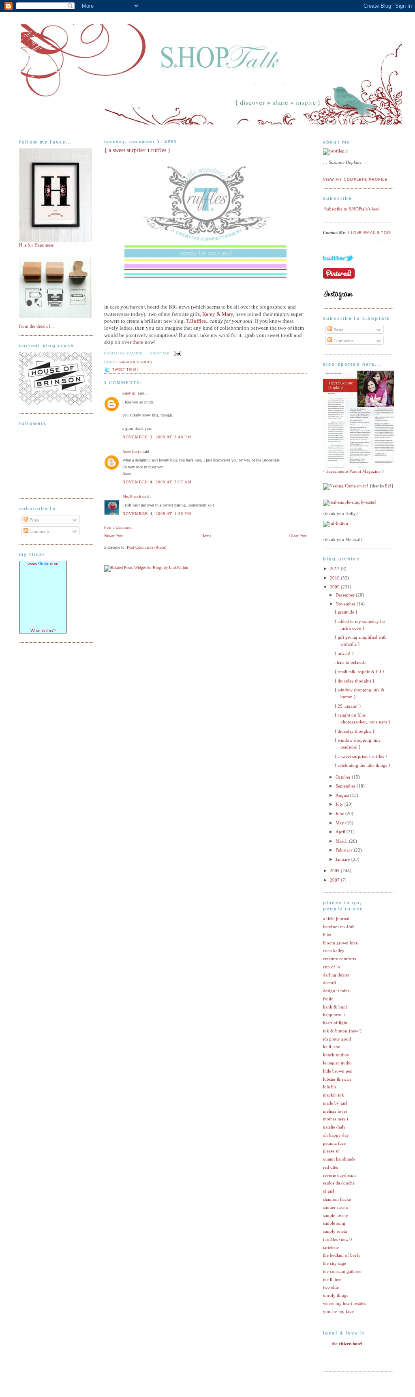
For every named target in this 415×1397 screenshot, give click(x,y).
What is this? (43, 630)
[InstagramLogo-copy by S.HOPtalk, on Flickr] (338, 298)
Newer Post (113, 536)
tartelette (331, 1247)
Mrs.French (131, 496)
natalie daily (334, 1126)
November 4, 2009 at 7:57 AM (157, 482)
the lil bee (332, 1279)
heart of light (335, 1022)
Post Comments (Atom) (146, 547)
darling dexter (336, 974)
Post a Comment (118, 527)
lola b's (329, 1086)
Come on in (356, 485)
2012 (335, 568)
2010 (335, 577)
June (340, 813)
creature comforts (339, 958)
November (346, 603)
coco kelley (333, 950)
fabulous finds (136, 362)
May (340, 822)
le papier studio (337, 1062)
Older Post (298, 536)
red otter (331, 1167)
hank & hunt (335, 1006)
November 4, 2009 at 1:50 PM (156, 513)
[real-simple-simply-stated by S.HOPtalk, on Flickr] (349, 502)
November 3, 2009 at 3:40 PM (156, 437)
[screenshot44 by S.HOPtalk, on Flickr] (55, 403)
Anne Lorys (131, 451)
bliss (327, 934)
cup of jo (331, 966)
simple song (334, 1223)
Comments (38, 531)
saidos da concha (339, 1182)
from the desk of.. (36, 326)
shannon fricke (337, 1199)
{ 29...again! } (347, 706)
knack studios (336, 1054)
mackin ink (333, 1094)
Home (206, 536)
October (344, 777)
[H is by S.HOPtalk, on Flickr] (55, 240)
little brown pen (338, 1071)
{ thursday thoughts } (354, 680)
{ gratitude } (345, 611)
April (341, 831)
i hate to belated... (351, 662)
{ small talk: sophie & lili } (359, 671)
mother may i (335, 1118)
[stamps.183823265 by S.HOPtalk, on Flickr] (55, 316)
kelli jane (331, 1046)
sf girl (328, 1191)
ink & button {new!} (342, 1030)
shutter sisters (335, 1207)
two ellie (331, 1287)
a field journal (336, 918)
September (346, 785)
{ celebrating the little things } (362, 765)
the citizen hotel (347, 1343)
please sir (331, 1150)
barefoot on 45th (339, 926)
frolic (328, 998)
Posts (33, 519)
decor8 (329, 982)
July (340, 804)
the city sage (334, 1263)
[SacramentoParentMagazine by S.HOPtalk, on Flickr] (360, 466)
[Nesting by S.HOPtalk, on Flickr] (333, 485)
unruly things (335, 1295)
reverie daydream (339, 1175)
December (346, 594)
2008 (335, 870)
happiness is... (336, 1014)
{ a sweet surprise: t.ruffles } (137, 150)
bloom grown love (340, 942)
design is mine (336, 990)
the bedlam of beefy (342, 1255)
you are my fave (338, 1311)
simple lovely (335, 1215)
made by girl (335, 1103)
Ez (387, 485)
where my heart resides (344, 1303)
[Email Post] (177, 353)
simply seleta (335, 1231)
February (345, 850)
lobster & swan (337, 1079)
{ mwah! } (344, 653)
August (343, 795)
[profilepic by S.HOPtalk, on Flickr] (335, 150)
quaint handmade (339, 1159)
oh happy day (336, 1135)
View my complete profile (355, 180)
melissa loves (335, 1111)
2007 (335, 880)
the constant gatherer (342, 1271)
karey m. (129, 393)
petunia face (334, 1143)
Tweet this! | (125, 369)
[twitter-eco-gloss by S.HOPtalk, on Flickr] (338, 265)
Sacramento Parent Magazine (353, 471)
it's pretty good (337, 1038)
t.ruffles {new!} (337, 1239)
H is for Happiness (36, 244)
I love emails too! (370, 233)
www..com (43, 563)
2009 (335, 586)
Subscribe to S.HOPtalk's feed (352, 208)
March (342, 841)
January (343, 859)
